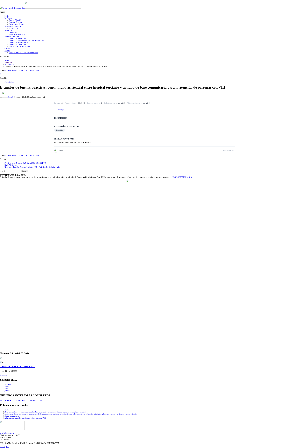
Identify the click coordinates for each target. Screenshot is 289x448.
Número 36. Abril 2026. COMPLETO (17, 366)
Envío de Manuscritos (17, 34)
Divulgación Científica (13, 26)
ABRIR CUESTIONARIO (182, 177)
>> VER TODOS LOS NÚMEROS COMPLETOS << (21, 400)
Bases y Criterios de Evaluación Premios (23, 53)
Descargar (60, 110)
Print (1, 74)
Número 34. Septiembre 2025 (19, 42)
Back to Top (4, 447)
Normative (13, 32)
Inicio (7, 16)
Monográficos (9, 82)
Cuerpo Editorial (15, 20)
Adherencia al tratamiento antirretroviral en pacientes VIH (25, 418)
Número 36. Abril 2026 (17, 38)
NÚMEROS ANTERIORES (19, 47)
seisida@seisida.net (7, 433)
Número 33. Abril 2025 (17, 44)
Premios (7, 51)
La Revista (8, 18)
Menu (3, 12)
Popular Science (15, 28)
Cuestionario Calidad (16, 24)
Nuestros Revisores (16, 22)
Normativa (8, 30)
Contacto (8, 49)
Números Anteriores (12, 36)
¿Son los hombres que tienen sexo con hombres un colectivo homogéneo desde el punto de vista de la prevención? (45, 412)
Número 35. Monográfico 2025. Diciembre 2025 (26, 40)
